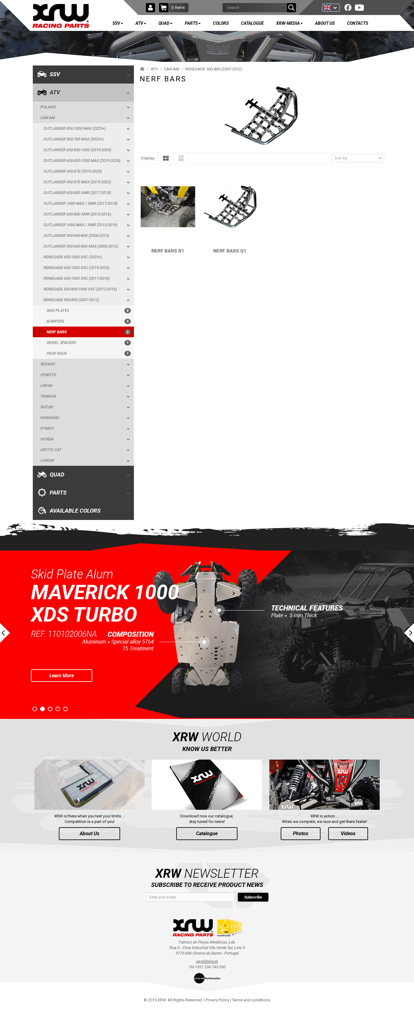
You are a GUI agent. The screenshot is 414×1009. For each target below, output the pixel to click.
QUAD (57, 474)
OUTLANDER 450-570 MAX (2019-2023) (77, 182)
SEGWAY (47, 364)
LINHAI (46, 385)
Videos (348, 833)
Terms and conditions (251, 1000)
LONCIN (47, 460)
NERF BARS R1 (167, 251)
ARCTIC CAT (51, 449)
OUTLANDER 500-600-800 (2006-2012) (76, 235)
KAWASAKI (49, 417)
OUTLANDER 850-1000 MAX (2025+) (75, 128)
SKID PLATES (88, 310)
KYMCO (47, 428)
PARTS (58, 492)
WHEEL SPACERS (88, 342)
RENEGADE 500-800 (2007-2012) (71, 299)
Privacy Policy (217, 1000)
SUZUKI (46, 407)
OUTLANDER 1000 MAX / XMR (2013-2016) (80, 224)
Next (409, 633)
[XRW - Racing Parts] (60, 16)
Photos (300, 833)
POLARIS (48, 107)
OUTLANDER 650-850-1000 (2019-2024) (77, 150)
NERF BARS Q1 (229, 251)
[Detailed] (181, 159)
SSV (55, 74)
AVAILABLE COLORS (75, 510)
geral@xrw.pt (207, 961)
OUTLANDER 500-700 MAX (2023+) (74, 139)
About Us (89, 833)
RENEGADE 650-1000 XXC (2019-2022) (76, 267)
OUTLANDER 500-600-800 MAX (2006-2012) (81, 246)
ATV (55, 92)
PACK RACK (88, 353)
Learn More (61, 653)
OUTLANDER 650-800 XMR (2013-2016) (77, 214)
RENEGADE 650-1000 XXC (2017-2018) (76, 278)
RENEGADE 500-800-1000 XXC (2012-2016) (80, 289)
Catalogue (207, 833)
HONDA (47, 439)
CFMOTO (48, 374)
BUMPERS (88, 321)
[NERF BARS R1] (168, 207)
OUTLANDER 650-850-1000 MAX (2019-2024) (82, 160)
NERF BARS (88, 332)
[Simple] (165, 160)
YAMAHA (48, 396)
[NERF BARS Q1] (230, 207)
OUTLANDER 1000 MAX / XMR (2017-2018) (80, 203)
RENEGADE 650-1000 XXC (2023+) (73, 257)
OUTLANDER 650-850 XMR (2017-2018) (77, 192)
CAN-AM (47, 117)
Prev (5, 633)
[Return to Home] (141, 69)
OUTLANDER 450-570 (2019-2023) (73, 171)
